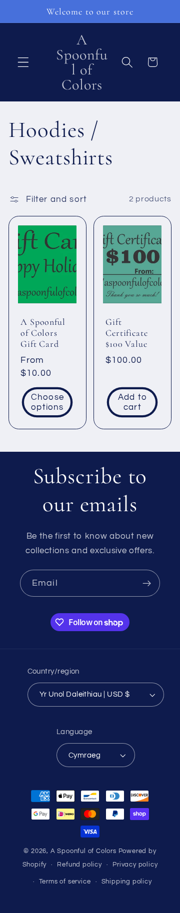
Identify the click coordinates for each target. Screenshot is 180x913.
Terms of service (65, 882)
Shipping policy (127, 882)
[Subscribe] (147, 583)
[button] (23, 62)
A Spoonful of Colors (83, 851)
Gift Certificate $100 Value (127, 332)
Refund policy (79, 865)
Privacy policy (135, 865)
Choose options (47, 402)
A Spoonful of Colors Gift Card (43, 332)
